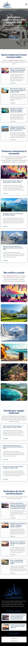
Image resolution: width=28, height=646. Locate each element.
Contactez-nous (14, 638)
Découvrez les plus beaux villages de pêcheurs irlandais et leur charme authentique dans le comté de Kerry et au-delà (18, 506)
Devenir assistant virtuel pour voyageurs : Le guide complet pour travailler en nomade (17, 70)
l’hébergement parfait (11, 276)
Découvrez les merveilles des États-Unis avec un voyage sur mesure (17, 543)
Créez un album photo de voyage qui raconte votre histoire (16, 561)
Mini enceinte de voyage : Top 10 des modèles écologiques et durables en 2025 (18, 90)
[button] (26, 4)
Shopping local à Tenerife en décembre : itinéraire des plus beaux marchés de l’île (17, 128)
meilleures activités (14, 60)
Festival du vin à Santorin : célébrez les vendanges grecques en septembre (16, 110)
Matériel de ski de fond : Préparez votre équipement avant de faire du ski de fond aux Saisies (13, 248)
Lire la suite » (12, 83)
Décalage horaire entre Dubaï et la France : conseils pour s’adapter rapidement (18, 525)
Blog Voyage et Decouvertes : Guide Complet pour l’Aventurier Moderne (13, 214)
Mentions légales (14, 641)
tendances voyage (20, 156)
